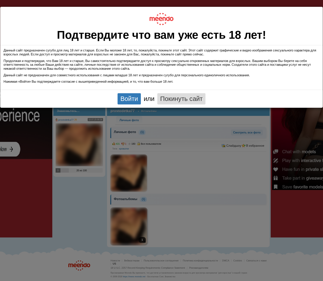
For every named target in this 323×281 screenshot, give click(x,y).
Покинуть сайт (181, 98)
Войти (129, 98)
